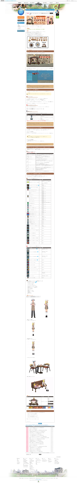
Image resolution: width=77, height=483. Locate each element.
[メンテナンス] (37, 425)
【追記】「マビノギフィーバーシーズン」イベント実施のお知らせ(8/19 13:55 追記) (39, 437)
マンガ (36, 464)
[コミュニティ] (26, 3)
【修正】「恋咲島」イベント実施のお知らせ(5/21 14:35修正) (36, 442)
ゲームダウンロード (38, 459)
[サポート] (57, 3)
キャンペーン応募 (56, 463)
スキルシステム (31, 463)
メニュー (73, 1)
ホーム (47, 11)
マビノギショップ (44, 459)
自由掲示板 (24, 459)
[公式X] (57, 14)
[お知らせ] (20, 3)
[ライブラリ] (45, 3)
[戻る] (40, 423)
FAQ (48, 460)
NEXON (2, 1)
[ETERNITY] (20, 28)
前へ (32, 452)
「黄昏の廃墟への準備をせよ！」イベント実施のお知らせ (36, 441)
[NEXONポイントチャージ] (21, 31)
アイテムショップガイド (44, 460)
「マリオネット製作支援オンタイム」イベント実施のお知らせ (36, 427)
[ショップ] (51, 3)
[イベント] (20, 26)
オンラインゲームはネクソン (38, 479)
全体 (17, 459)
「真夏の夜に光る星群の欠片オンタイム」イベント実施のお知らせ (37, 431)
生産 (30, 464)
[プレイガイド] (57, 17)
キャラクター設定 (56, 459)
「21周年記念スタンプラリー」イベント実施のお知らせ (36, 451)
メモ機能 (56, 460)
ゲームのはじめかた (32, 460)
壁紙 (36, 463)
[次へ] (48, 452)
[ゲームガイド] (32, 3)
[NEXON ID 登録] (21, 20)
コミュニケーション (32, 467)
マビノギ (38, 4)
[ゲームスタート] (20, 12)
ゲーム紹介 (31, 459)
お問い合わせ (49, 459)
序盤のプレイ (31, 468)
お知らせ (49, 11)
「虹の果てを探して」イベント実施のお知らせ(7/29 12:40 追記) (36, 432)
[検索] (40, 454)
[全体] (20, 24)
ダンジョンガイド (32, 473)
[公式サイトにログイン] (21, 17)
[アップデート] (20, 27)
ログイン (68, 1)
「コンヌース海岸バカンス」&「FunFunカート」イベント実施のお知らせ (38, 436)
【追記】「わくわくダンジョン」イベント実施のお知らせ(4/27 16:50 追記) (38, 446)
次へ (47, 452)
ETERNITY (18, 463)
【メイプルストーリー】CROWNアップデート (10, 0)
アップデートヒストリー (38, 460)
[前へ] (31, 452)
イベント (52, 11)
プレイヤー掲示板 (25, 460)
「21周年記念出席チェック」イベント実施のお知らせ (35, 447)
